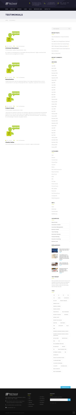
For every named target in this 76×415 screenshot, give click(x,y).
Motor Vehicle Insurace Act (57, 169)
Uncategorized (54, 195)
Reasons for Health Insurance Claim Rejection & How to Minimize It (61, 49)
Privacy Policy (31, 404)
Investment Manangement (57, 227)
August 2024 (54, 80)
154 (68, 295)
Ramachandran (9, 79)
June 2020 (54, 108)
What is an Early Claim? (56, 53)
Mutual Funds (54, 174)
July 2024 (53, 82)
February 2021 (54, 101)
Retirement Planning (56, 234)
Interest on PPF (56, 317)
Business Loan (55, 241)
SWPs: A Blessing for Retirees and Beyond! (60, 46)
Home (6, 9)
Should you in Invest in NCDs (58, 357)
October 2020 (54, 104)
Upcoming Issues (64, 365)
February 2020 (54, 113)
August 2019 (54, 125)
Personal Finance (55, 186)
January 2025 (54, 70)
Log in (53, 206)
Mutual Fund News (55, 171)
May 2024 (53, 87)
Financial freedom (63, 300)
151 (58, 295)
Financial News (54, 162)
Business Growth (55, 229)
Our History (42, 398)
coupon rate (66, 297)
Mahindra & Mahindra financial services (60, 331)
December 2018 (55, 139)
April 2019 (53, 135)
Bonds (59, 297)
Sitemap (30, 402)
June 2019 (54, 130)
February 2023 (54, 99)
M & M (67, 325)
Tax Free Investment (57, 360)
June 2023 (54, 92)
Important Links (38, 9)
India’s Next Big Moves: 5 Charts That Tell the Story (60, 38)
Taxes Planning (55, 231)
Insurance (53, 164)
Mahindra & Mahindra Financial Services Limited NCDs (60, 335)
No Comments (22, 46)
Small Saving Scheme (56, 193)
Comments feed (55, 211)
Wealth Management (55, 198)
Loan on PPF (60, 325)
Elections (53, 157)
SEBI (65, 352)
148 (54, 295)
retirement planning (57, 352)
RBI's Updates (54, 188)
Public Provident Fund (62, 349)
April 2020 (53, 111)
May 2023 (53, 94)
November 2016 (55, 142)
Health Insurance (65, 311)
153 (63, 295)
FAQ (29, 398)
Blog (30, 9)
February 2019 (54, 137)
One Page (53, 181)
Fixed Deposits (56, 311)
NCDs (53, 176)
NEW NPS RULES (64, 338)
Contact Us (47, 9)
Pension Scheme (55, 183)
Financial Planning (55, 236)
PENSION (63, 346)
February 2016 (54, 144)
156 (54, 297)
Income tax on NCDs (57, 314)
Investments (62, 322)
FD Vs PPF (55, 300)
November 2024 (55, 73)
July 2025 (53, 65)
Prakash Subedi (9, 108)
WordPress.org (54, 213)
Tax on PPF (55, 365)
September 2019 (55, 123)
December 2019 (55, 118)
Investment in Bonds (56, 224)
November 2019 (55, 120)
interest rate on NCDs (57, 320)
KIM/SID (41, 404)
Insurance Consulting (56, 239)
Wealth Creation (56, 368)
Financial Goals (54, 159)
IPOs (54, 325)
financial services (56, 309)
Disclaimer (42, 402)
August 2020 (54, 106)
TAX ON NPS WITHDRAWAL (57, 363)
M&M (54, 328)
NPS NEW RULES (56, 346)
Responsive (54, 190)
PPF (54, 349)
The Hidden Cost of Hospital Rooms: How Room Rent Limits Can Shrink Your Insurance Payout (61, 42)
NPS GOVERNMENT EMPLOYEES (58, 343)
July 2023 (53, 89)
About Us (12, 9)
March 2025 (54, 68)
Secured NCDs (55, 354)
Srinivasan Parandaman (12, 48)
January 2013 (54, 147)
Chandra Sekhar (9, 142)
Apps (53, 155)
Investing (55, 322)
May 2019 (53, 132)
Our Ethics (42, 396)
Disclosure (31, 406)
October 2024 (54, 75)
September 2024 (55, 77)
